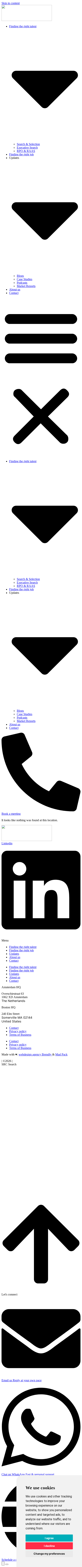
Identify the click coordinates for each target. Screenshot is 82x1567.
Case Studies (24, 279)
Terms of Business (20, 1034)
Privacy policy (18, 1031)
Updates (14, 953)
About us (14, 289)
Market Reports (26, 286)
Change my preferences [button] (49, 1553)
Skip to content (11, 3)
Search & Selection (28, 144)
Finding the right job (21, 154)
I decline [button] (49, 1545)
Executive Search (27, 147)
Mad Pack (61, 1054)
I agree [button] (49, 1538)
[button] (41, 377)
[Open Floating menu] (3, 1563)
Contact (13, 293)
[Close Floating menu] (6, 1564)
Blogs (20, 275)
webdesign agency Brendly (35, 1054)
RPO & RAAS (26, 151)
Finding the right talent (22, 947)
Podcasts (22, 282)
